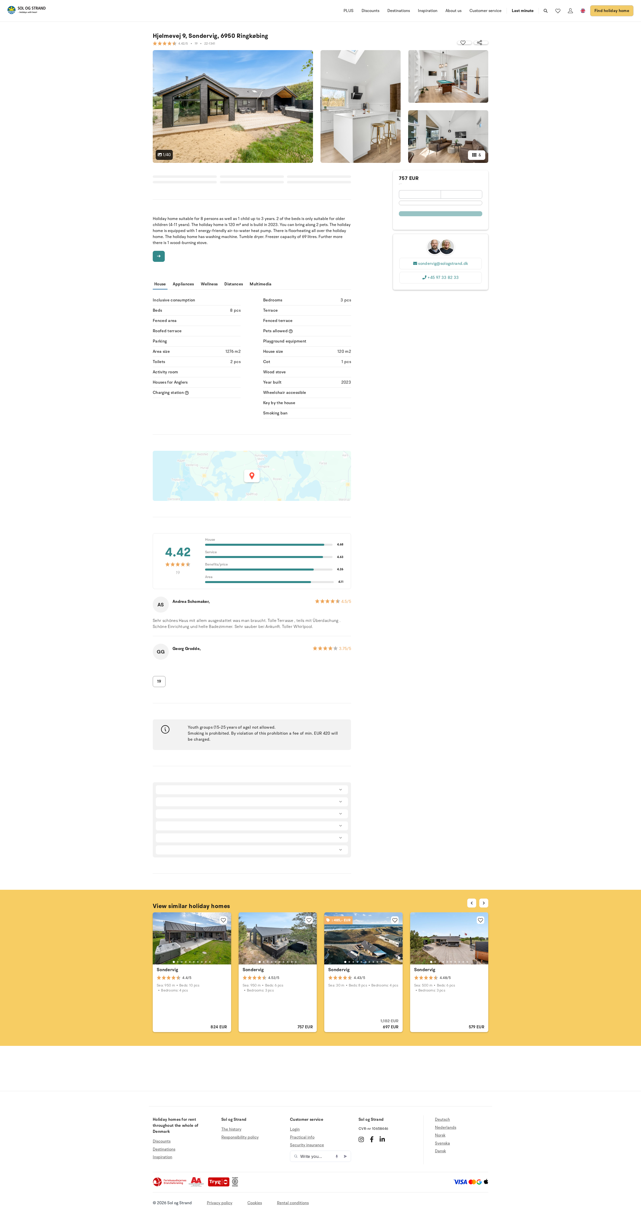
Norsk (440, 1135)
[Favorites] (558, 11)
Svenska (442, 1143)
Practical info (302, 1137)
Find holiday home (611, 11)
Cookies (254, 1203)
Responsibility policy (240, 1137)
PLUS (349, 11)
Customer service (485, 11)
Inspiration (427, 11)
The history (231, 1129)
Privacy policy (219, 1203)
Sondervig (167, 970)
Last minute (523, 11)
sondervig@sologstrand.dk (443, 263)
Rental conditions (293, 1203)
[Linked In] (382, 1139)
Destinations (398, 11)
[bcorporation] (236, 1185)
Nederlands (445, 1127)
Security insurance (307, 1145)
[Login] (570, 11)
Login (295, 1129)
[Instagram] (361, 1139)
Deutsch (442, 1119)
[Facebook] (372, 1139)
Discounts (370, 11)
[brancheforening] (170, 1185)
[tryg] (220, 1185)
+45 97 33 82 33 (443, 277)
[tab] (174, 962)
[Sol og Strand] (27, 11)
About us (453, 11)
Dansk (440, 1151)
